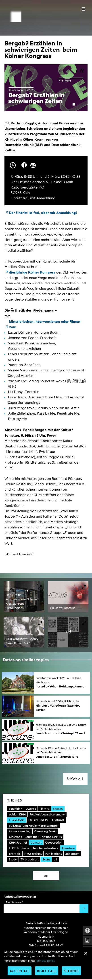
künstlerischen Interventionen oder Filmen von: (44, 324)
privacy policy (45, 960)
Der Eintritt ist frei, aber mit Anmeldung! (43, 212)
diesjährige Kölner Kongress (32, 272)
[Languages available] (87, 930)
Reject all (46, 971)
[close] (85, 953)
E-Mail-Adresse (13, 902)
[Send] (83, 908)
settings (71, 971)
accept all (19, 971)
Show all (75, 779)
